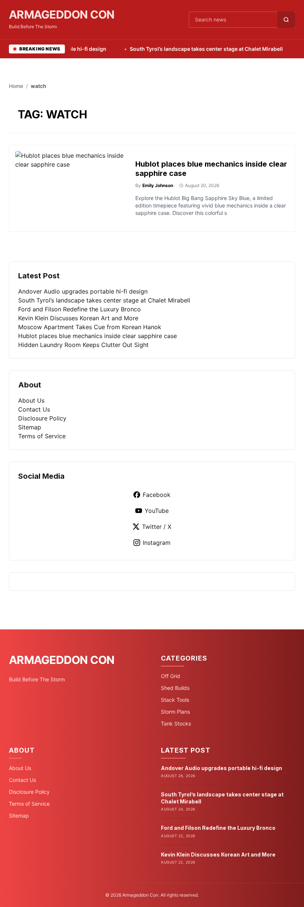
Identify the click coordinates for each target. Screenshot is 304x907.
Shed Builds (175, 688)
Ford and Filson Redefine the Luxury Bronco (79, 309)
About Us (31, 400)
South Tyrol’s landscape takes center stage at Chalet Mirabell (194, 49)
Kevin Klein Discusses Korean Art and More (78, 318)
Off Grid (170, 676)
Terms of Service (42, 436)
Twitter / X (156, 526)
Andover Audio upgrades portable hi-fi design (83, 291)
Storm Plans (175, 711)
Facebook (157, 494)
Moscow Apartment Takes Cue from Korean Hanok (89, 327)
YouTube (157, 510)
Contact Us (34, 409)
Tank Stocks (176, 723)
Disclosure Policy (42, 418)
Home (16, 86)
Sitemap (29, 427)
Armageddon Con (62, 14)
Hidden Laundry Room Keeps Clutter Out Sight (83, 344)
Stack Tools (175, 700)
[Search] (286, 20)
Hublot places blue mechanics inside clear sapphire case (97, 336)
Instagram (157, 542)
